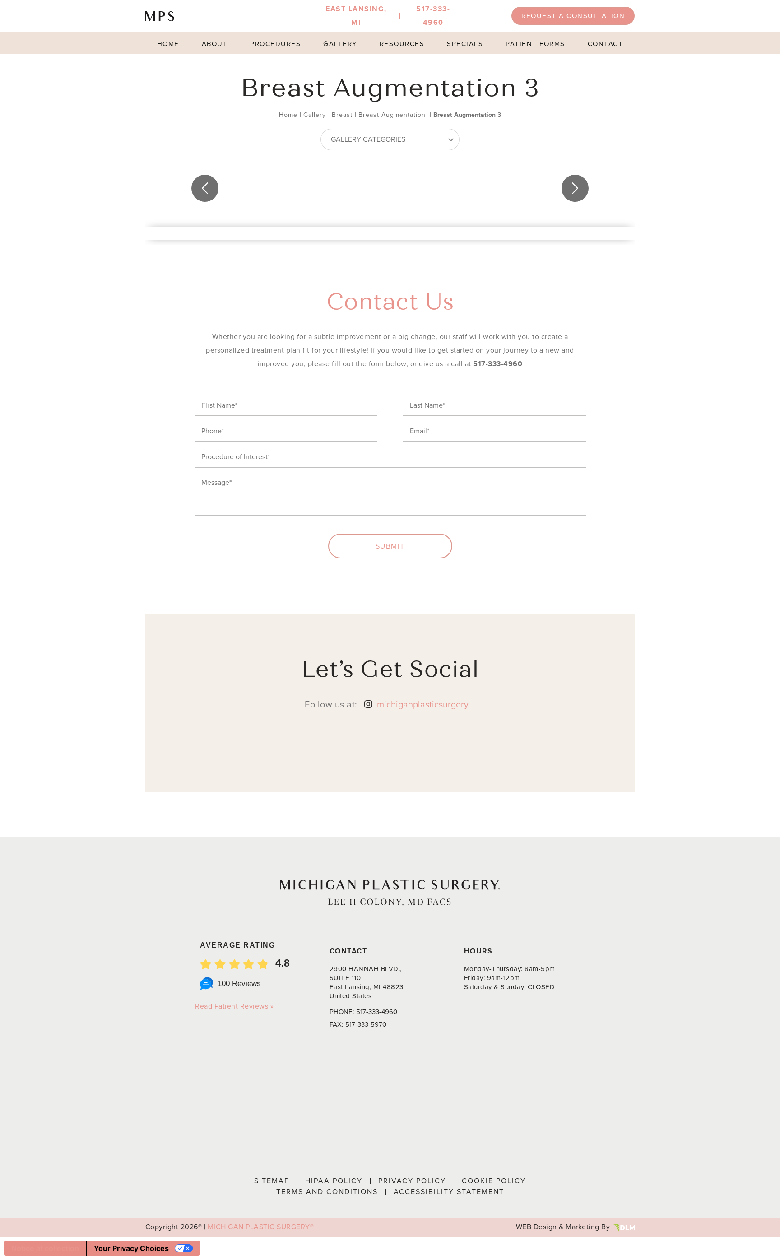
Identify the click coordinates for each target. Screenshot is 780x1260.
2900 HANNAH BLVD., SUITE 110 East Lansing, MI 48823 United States (367, 982)
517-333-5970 (365, 1024)
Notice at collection (45, 1248)
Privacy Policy (412, 1181)
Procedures (275, 44)
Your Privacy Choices (131, 1248)
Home (168, 44)
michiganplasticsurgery (423, 704)
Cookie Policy (494, 1181)
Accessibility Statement (449, 1191)
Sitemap (271, 1181)
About (215, 44)
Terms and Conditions (327, 1191)
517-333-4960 (497, 363)
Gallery (340, 44)
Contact (605, 44)
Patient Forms (535, 44)
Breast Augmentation (392, 115)
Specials (465, 44)
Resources (402, 44)
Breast (342, 115)
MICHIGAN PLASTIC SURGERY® (261, 1227)
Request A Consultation (573, 16)
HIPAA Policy (333, 1181)
